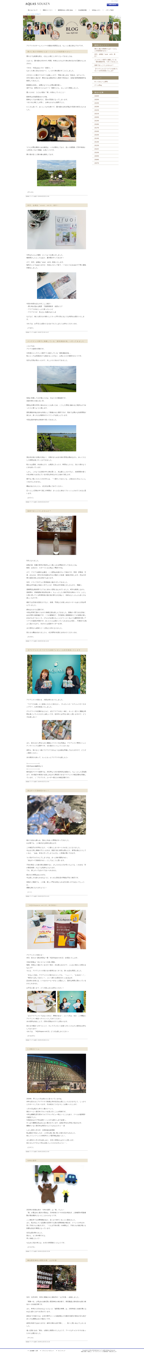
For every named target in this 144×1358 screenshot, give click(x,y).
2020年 (96, 117)
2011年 (96, 149)
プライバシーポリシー (48, 1350)
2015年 (96, 135)
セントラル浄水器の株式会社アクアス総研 (37, 4)
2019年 (96, 121)
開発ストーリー (48, 10)
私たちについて (33, 10)
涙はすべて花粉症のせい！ (38, 790)
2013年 (96, 142)
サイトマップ (61, 1350)
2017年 (96, 128)
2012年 (96, 145)
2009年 (96, 156)
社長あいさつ (96, 10)
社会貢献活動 (82, 10)
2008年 (96, 159)
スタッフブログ (35, 14)
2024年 (96, 103)
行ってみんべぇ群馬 (101, 81)
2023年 (96, 106)
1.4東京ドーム (33, 1049)
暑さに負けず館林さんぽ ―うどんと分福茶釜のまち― (49, 51)
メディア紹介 (110, 10)
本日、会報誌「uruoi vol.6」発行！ (43, 205)
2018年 (96, 124)
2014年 (96, 138)
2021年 (96, 113)
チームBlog (98, 85)
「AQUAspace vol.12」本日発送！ (42, 905)
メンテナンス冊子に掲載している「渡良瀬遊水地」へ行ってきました (55, 341)
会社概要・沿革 (34, 1350)
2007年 (96, 163)
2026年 (96, 96)
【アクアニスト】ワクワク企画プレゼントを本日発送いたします (53, 650)
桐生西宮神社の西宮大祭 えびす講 (42, 1260)
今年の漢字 (32, 1160)
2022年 (96, 110)
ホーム (28, 14)
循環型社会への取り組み (65, 10)
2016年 (96, 131)
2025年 (96, 99)
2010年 (96, 152)
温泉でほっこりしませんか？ (39, 511)
